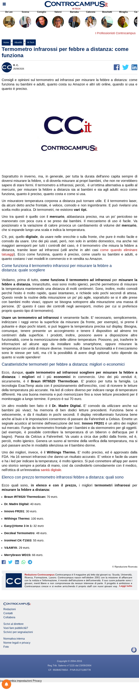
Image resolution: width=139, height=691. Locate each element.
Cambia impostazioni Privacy (24, 680)
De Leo (9, 12)
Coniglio (41, 12)
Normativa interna (14, 638)
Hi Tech (76, 9)
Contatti (8, 613)
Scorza (25, 12)
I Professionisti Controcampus (115, 33)
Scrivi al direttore (13, 624)
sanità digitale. (51, 470)
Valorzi (58, 12)
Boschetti (107, 12)
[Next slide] (136, 21)
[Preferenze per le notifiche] (6, 684)
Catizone (90, 12)
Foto (6, 646)
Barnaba (74, 12)
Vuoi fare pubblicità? (15, 628)
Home (6, 42)
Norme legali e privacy (16, 642)
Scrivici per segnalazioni (18, 632)
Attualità (18, 42)
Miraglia (123, 12)
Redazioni (9, 609)
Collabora (9, 617)
